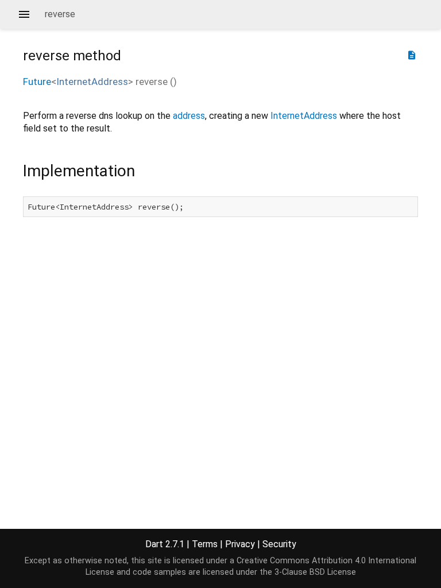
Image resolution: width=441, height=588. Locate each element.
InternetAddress (92, 81)
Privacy (240, 544)
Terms (205, 544)
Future (37, 81)
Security (279, 544)
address (189, 115)
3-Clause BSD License (315, 572)
